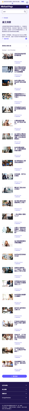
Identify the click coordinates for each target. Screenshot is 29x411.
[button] (25, 11)
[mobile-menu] (27, 7)
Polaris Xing (18, 195)
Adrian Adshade (19, 262)
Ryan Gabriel (18, 369)
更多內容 (6, 38)
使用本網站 (5, 385)
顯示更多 (15, 376)
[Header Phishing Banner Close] (27, 2)
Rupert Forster (19, 181)
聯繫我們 (4, 393)
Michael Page (19, 61)
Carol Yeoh (18, 141)
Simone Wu (18, 88)
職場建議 (6, 18)
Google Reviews (6, 397)
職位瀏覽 (4, 389)
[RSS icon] (26, 39)
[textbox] (14, 12)
